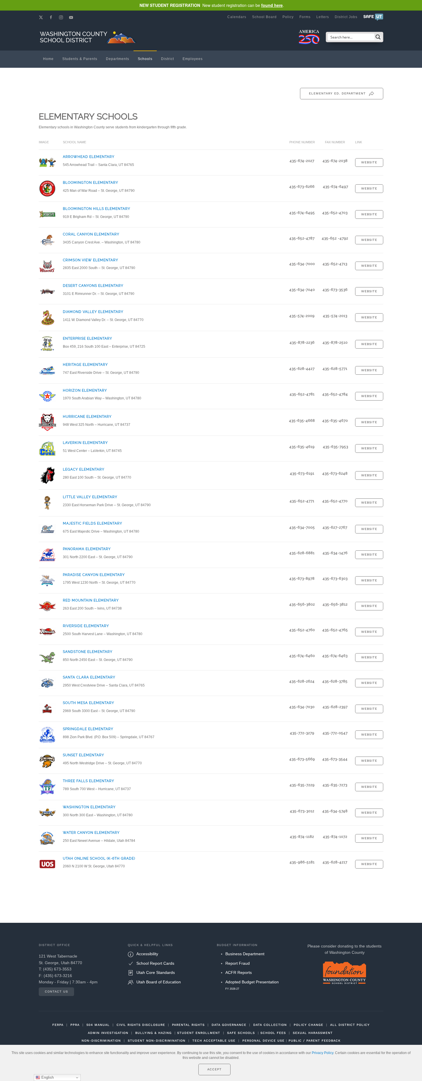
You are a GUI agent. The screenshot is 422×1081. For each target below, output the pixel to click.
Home (48, 59)
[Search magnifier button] (378, 37)
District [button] (167, 59)
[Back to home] (89, 37)
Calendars (236, 17)
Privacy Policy (322, 1053)
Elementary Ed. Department (337, 93)
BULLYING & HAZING (153, 1033)
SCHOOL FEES (273, 1033)
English (47, 1077)
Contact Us (56, 991)
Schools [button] (145, 59)
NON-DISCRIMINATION (101, 1041)
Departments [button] (117, 59)
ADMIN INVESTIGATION (108, 1033)
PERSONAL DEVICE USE (263, 1041)
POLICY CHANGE (308, 1025)
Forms (305, 17)
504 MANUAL (98, 1025)
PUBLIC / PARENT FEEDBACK (314, 1041)
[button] (373, 17)
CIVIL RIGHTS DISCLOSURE (141, 1025)
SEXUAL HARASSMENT (313, 1033)
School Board (264, 17)
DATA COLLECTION (270, 1025)
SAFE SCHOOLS (241, 1033)
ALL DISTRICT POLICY (350, 1025)
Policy (288, 17)
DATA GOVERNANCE (229, 1025)
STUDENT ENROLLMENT (198, 1033)
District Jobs (346, 17)
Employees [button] (193, 59)
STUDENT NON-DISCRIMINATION (156, 1041)
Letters (322, 17)
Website (369, 162)
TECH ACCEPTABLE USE (213, 1041)
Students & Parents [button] (79, 59)
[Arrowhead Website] (47, 162)
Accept (214, 1069)
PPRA (75, 1025)
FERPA (57, 1025)
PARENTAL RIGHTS (188, 1025)
